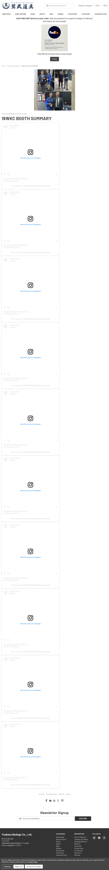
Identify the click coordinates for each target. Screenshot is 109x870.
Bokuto (42, 14)
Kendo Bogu (6, 14)
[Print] (54, 800)
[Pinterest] (62, 800)
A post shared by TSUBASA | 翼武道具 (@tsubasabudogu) (30, 186)
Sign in (82, 6)
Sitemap (77, 855)
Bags (51, 14)
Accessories (72, 14)
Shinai (32, 14)
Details (54, 59)
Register (89, 6)
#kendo (61, 794)
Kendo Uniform (20, 14)
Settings (7, 866)
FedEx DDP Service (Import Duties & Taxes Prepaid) (54, 54)
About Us (77, 844)
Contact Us (78, 846)
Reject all (18, 866)
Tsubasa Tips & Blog (81, 839)
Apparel (61, 14)
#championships (51, 794)
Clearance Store (101, 14)
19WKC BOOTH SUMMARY (27, 118)
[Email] (50, 800)
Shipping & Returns (80, 842)
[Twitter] (58, 800)
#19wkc (41, 794)
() (106, 6)
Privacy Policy (78, 848)
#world (67, 794)
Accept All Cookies (34, 866)
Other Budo (86, 14)
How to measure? (80, 837)
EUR (97, 6)
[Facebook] (46, 800)
